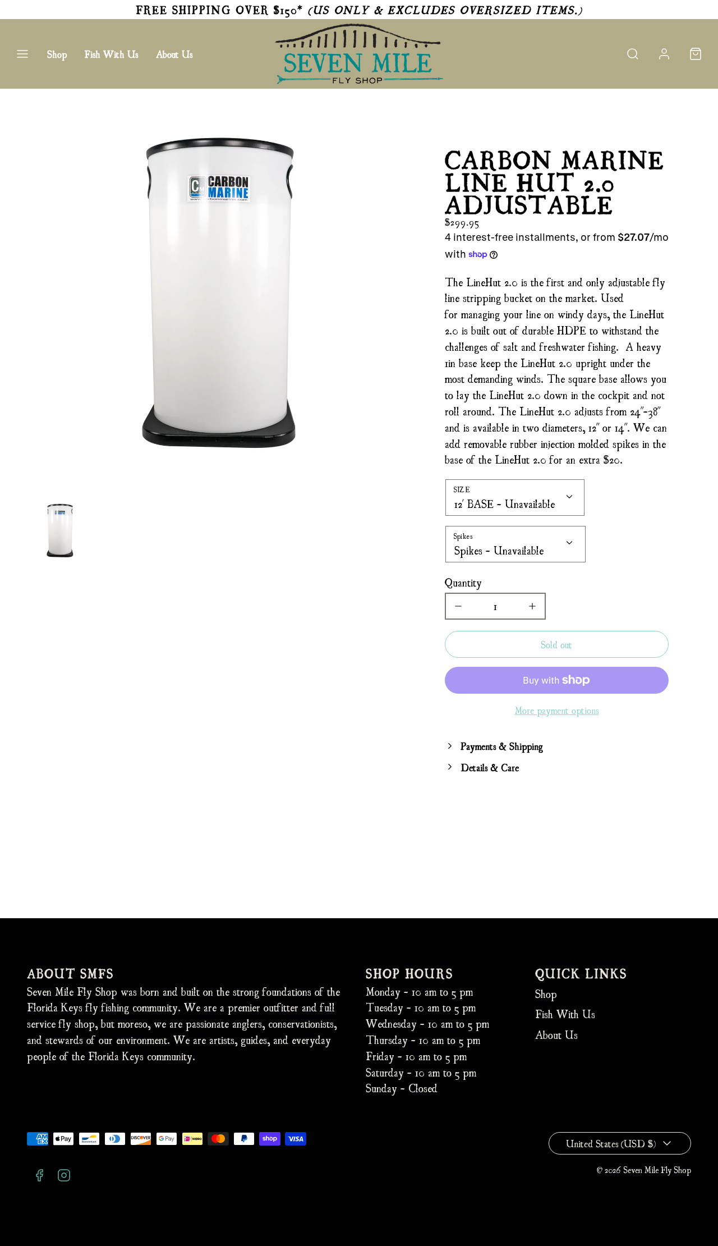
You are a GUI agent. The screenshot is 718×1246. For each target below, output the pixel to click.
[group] (60, 531)
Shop (57, 53)
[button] (22, 53)
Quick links (581, 973)
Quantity (463, 582)
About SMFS (70, 973)
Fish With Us (111, 53)
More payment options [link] (556, 710)
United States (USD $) (611, 1143)
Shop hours (409, 973)
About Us (174, 53)
